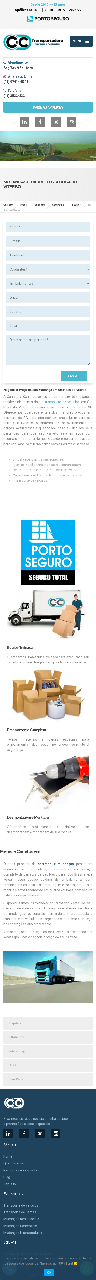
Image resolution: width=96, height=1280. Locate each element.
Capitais (15, 1023)
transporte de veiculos (62, 402)
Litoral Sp (16, 1037)
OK (49, 1272)
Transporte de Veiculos (20, 1205)
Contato (9, 1184)
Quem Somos (13, 1163)
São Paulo (58, 205)
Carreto (8, 205)
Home (7, 1156)
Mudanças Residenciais (21, 1219)
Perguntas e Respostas (21, 1170)
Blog (6, 1177)
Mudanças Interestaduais (22, 1233)
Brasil (23, 205)
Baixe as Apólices (48, 107)
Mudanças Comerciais (20, 1226)
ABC (12, 1065)
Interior (76, 205)
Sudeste (39, 205)
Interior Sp (17, 1051)
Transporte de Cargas (19, 1212)
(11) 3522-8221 (15, 96)
